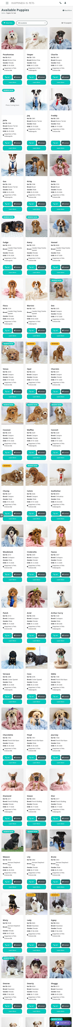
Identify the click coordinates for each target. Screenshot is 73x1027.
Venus (5, 369)
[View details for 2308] (12, 165)
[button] (61, 2)
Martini (30, 305)
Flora (5, 305)
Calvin (30, 491)
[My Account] (65, 2)
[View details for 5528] (12, 904)
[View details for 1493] (37, 289)
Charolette (8, 735)
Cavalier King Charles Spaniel (14, 240)
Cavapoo (55, 303)
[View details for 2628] (61, 414)
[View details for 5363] (61, 841)
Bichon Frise (8, 52)
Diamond (7, 796)
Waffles (30, 430)
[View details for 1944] (61, 719)
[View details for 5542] (12, 841)
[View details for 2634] (12, 353)
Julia (5, 120)
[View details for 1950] (12, 719)
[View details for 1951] (37, 719)
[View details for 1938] (61, 658)
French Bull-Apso (58, 671)
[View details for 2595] (37, 226)
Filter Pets (9, 23)
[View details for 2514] (12, 597)
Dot (52, 305)
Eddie (53, 674)
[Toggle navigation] (7, 3)
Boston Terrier (9, 118)
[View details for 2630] (12, 414)
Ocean (30, 796)
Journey (54, 735)
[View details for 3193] (61, 165)
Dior (53, 796)
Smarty (30, 983)
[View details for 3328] (61, 597)
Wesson (6, 857)
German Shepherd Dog (12, 854)
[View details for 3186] (37, 165)
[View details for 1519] (12, 289)
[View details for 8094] (61, 475)
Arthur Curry (57, 613)
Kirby (29, 181)
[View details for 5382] (37, 841)
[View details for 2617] (61, 780)
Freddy (54, 115)
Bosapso (55, 52)
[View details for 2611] (12, 780)
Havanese (31, 918)
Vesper (30, 54)
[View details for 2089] (61, 99)
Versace (6, 674)
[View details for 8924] (12, 38)
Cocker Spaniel (9, 671)
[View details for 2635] (61, 289)
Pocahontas (8, 54)
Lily (28, 857)
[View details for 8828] (61, 226)
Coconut (7, 430)
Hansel (54, 242)
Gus (4, 181)
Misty (5, 920)
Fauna (54, 552)
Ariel (29, 613)
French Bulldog (9, 793)
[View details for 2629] (37, 414)
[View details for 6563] (12, 967)
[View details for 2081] (37, 99)
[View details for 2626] (37, 475)
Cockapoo (7, 549)
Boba (53, 181)
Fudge (5, 242)
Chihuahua (56, 488)
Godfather (56, 491)
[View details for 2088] (12, 658)
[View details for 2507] (61, 536)
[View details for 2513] (12, 536)
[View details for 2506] (37, 597)
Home (3, 13)
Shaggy (54, 983)
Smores (6, 983)
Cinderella (32, 552)
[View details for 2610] (12, 226)
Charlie (54, 54)
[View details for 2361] (61, 38)
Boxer (30, 179)
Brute (53, 857)
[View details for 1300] (37, 38)
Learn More (12, 82)
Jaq (28, 115)
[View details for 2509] (37, 536)
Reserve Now (8, 90)
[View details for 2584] (37, 780)
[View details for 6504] (37, 967)
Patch (5, 613)
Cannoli (54, 430)
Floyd (29, 735)
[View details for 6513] (61, 967)
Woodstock (8, 552)
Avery (29, 242)
